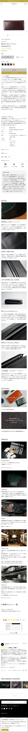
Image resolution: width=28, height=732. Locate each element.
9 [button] (16, 35)
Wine (8, 64)
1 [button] (7, 35)
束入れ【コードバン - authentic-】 (8, 667)
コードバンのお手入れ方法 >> (7, 409)
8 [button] (15, 35)
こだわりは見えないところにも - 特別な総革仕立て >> (13, 431)
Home (2, 39)
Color (5, 61)
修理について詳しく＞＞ (6, 526)
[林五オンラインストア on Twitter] (7, 708)
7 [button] (14, 35)
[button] (24, 670)
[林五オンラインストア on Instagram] (2, 708)
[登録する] (25, 702)
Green (11, 64)
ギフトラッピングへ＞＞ (6, 467)
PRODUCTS (4, 713)
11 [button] (18, 35)
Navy (5, 64)
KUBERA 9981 (7, 39)
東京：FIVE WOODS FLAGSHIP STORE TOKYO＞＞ (12, 563)
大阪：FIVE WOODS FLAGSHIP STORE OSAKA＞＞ (12, 561)
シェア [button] (4, 670)
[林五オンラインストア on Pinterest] (9, 708)
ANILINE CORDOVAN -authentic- (16, 129)
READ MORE (5, 729)
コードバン (7, 57)
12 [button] (19, 35)
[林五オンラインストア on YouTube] (4, 708)
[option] (14, 1)
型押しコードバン (20, 57)
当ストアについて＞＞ (6, 597)
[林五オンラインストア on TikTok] (11, 708)
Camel (14, 64)
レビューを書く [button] (14, 633)
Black (3, 64)
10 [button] (17, 35)
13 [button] (20, 35)
